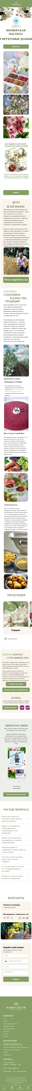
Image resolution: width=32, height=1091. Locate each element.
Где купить (6, 1031)
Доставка (5, 1033)
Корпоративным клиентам (10, 1023)
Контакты (5, 1036)
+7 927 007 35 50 (9, 907)
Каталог (5, 1021)
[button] (16, 690)
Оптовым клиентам (8, 1026)
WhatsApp (13, 1064)
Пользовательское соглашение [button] (12, 1050)
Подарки (15, 630)
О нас (4, 1019)
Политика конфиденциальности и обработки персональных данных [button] (13, 1044)
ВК (14, 1071)
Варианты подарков (8, 1028)
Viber (19, 1064)
